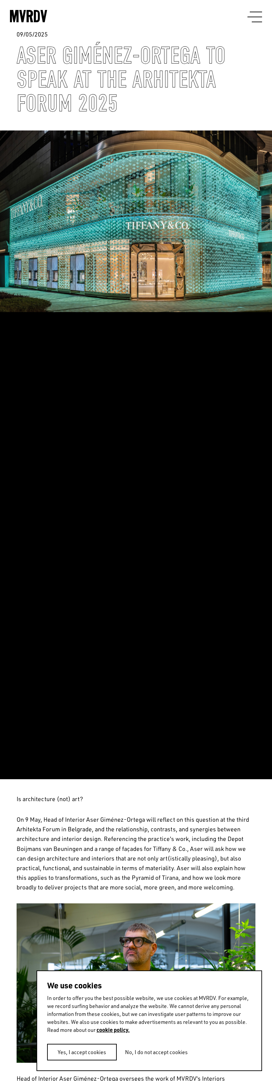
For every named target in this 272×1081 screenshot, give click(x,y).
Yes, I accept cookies (82, 1052)
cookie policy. (113, 1029)
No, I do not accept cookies (156, 1052)
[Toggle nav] (254, 17)
